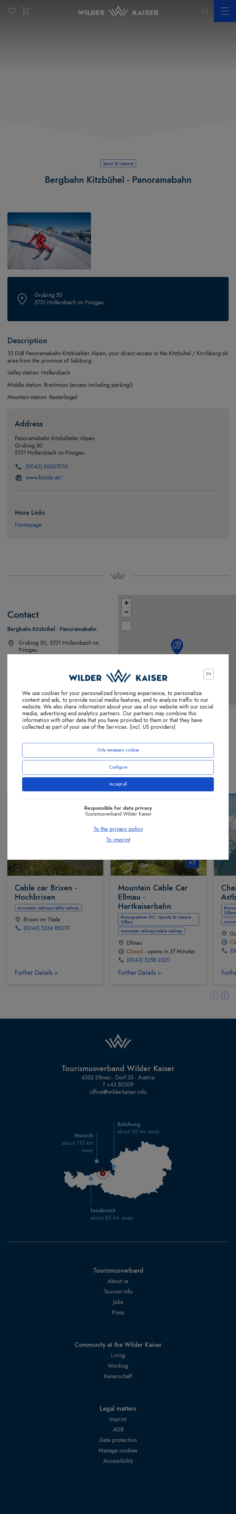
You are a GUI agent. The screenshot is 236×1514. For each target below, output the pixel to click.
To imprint (118, 840)
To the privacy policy (118, 829)
